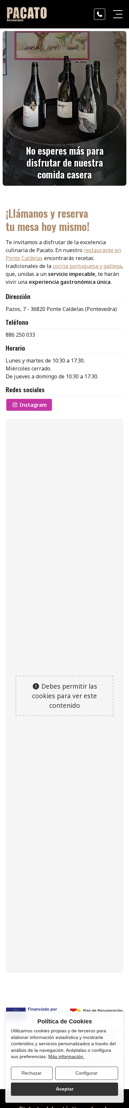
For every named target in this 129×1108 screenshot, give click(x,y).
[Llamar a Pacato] (99, 14)
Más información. (66, 1056)
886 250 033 (20, 334)
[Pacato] (26, 14)
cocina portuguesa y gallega (87, 266)
